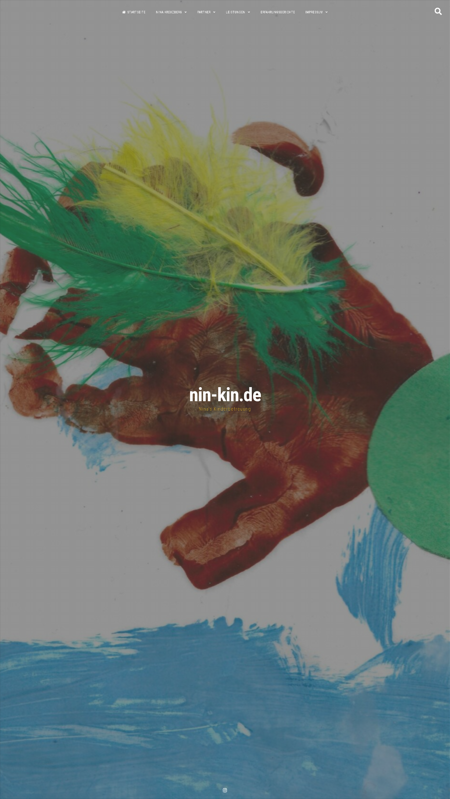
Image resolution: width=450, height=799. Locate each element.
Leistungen (235, 12)
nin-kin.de (225, 395)
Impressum (314, 12)
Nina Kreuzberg (169, 12)
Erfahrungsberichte (278, 12)
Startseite (136, 12)
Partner (204, 12)
